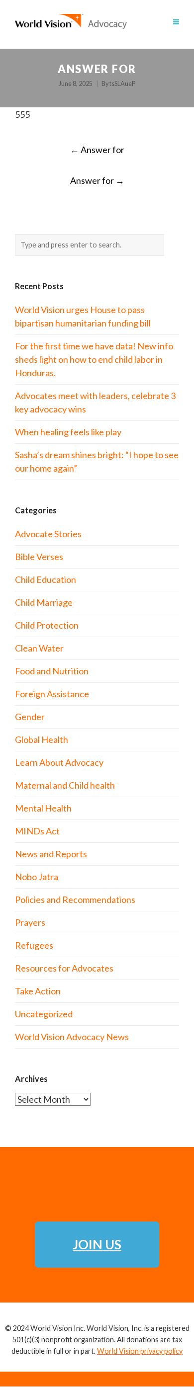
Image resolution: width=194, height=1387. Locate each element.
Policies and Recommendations (75, 899)
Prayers (30, 922)
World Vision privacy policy (140, 1351)
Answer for (97, 149)
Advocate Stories (48, 533)
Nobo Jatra (36, 876)
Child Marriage (44, 602)
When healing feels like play (68, 431)
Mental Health (43, 808)
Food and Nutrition (52, 670)
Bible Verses (39, 556)
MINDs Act (37, 830)
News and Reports (51, 853)
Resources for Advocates (64, 968)
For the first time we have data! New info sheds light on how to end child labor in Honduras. (94, 359)
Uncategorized (44, 1013)
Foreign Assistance (52, 693)
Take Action (38, 990)
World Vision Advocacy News (72, 1036)
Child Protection (47, 625)
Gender (30, 716)
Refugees (34, 945)
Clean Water (39, 648)
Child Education (45, 579)
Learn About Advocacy (59, 762)
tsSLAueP (122, 83)
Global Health (41, 739)
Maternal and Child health (65, 785)
